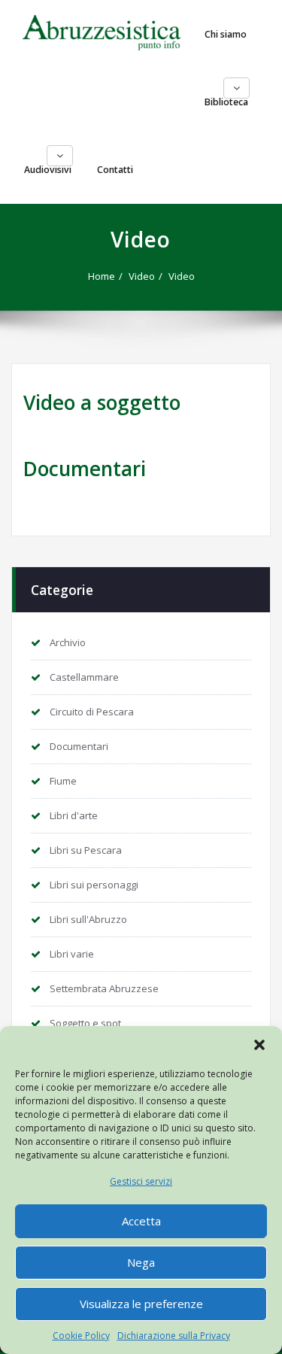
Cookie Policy (81, 1335)
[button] (259, 1044)
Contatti (115, 169)
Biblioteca (226, 102)
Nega (141, 1262)
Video (142, 276)
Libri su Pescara (86, 850)
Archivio (68, 642)
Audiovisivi (47, 169)
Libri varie (72, 954)
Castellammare (84, 677)
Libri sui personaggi (94, 884)
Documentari (84, 468)
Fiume (63, 781)
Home (101, 276)
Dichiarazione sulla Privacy (173, 1335)
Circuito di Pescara (92, 711)
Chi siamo (226, 34)
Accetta (141, 1220)
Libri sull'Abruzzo (88, 919)
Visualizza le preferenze (141, 1303)
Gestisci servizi (141, 1181)
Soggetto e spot (85, 1023)
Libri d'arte (74, 815)
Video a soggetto (101, 402)
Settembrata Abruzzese (104, 988)
